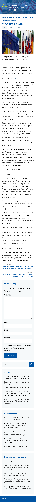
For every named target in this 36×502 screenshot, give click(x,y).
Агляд (5, 28)
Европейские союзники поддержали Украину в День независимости (17, 383)
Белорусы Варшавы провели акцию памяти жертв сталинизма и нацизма (17, 377)
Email (6, 330)
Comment (7, 295)
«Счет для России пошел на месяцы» (17, 388)
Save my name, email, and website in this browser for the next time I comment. (17, 348)
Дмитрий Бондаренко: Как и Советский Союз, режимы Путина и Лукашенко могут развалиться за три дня (18, 433)
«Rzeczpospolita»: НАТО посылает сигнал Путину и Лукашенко (16, 474)
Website (7, 338)
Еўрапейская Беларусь (18, 5)
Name (6, 323)
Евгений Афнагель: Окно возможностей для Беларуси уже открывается (16, 440)
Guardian (18, 78)
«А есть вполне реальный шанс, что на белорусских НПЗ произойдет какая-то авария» (17, 401)
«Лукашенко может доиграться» (15, 446)
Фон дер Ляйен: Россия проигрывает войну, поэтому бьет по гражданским (17, 488)
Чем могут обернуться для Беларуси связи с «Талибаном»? (17, 418)
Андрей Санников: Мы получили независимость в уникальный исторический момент (15, 425)
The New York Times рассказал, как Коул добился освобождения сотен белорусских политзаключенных (17, 393)
